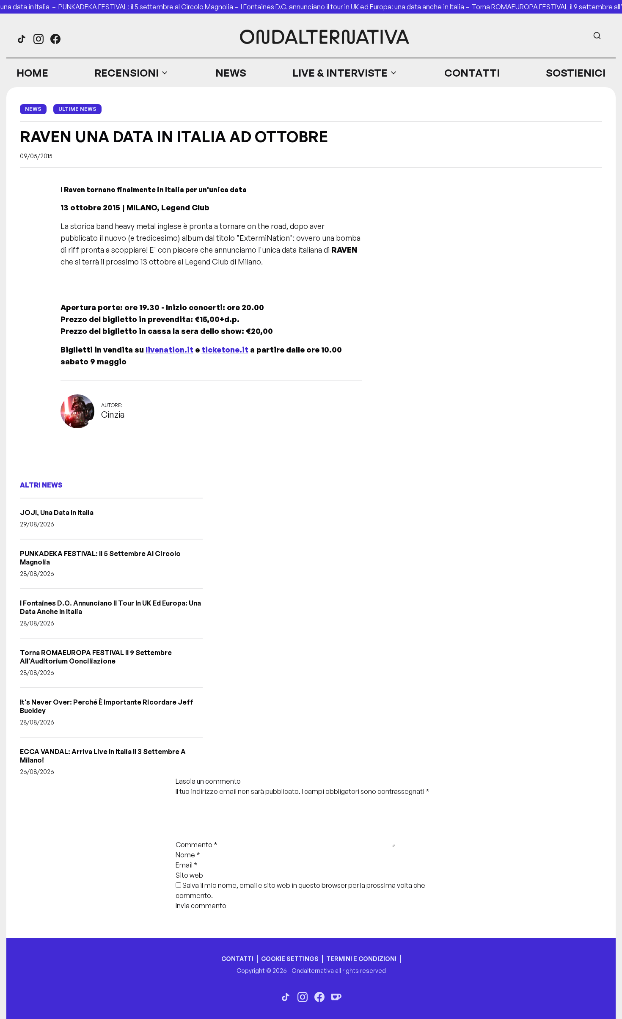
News (230, 72)
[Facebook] (55, 39)
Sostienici (575, 72)
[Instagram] (38, 39)
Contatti (472, 72)
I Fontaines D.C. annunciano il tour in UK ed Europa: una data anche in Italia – (356, 7)
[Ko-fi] (336, 997)
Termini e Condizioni (361, 958)
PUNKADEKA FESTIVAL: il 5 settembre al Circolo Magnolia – (149, 7)
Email (187, 865)
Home (32, 72)
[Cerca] (597, 35)
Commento (196, 844)
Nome (188, 855)
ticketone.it (224, 349)
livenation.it (169, 349)
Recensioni (126, 72)
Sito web (189, 875)
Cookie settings (290, 958)
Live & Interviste (340, 72)
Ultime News (77, 109)
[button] (131, 73)
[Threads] (22, 39)
